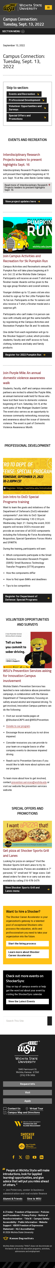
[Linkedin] (41, 1157)
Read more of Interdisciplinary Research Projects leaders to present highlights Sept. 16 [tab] (26, 187)
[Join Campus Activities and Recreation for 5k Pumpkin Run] (27, 235)
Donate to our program (18, 726)
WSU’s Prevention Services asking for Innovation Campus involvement (27, 675)
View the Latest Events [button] (21, 1001)
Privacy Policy (29, 1215)
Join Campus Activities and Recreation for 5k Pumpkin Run (25, 258)
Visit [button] (27, 1092)
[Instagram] (27, 1157)
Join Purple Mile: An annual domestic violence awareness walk (24, 377)
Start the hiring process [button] (22, 943)
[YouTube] (34, 1157)
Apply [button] (27, 1101)
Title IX (27, 1218)
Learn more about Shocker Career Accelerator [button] (24, 954)
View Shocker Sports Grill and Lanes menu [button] (22, 889)
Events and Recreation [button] (22, 94)
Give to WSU (34, 1198)
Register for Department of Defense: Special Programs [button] (21, 598)
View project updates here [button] (20, 201)
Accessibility (9, 1222)
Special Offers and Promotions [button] (20, 117)
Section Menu (11, 31)
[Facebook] (13, 1157)
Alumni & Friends (12, 1198)
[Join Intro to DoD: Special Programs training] (27, 476)
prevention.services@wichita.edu (29, 782)
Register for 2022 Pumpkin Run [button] (23, 354)
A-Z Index (8, 1212)
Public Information (27, 1222)
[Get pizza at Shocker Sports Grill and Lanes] (27, 834)
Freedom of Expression (27, 1212)
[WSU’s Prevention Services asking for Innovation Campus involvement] (27, 650)
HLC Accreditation (25, 1229)
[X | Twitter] (20, 1157)
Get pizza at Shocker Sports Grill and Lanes (26, 853)
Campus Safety (41, 1218)
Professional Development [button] (24, 100)
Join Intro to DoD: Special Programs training (21, 499)
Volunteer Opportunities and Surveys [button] (25, 108)
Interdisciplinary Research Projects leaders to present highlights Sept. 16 (22, 159)
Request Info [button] (27, 1084)
